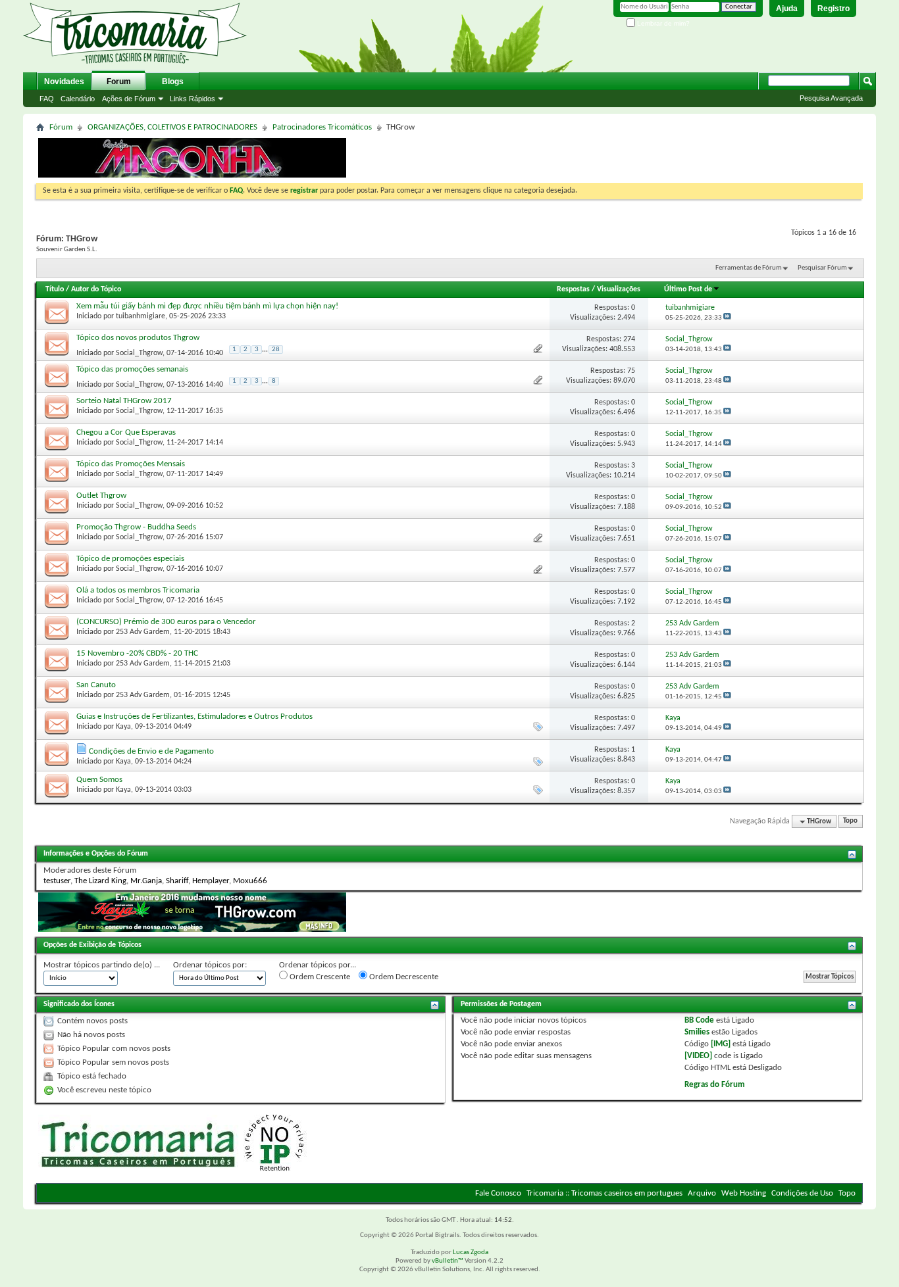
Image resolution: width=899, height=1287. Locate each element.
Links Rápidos (192, 99)
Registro (833, 8)
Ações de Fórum (128, 99)
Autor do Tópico (96, 289)
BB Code (699, 1020)
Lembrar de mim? (662, 23)
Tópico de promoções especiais (130, 558)
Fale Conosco (498, 1193)
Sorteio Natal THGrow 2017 (124, 401)
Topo (850, 821)
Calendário (78, 99)
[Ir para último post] (727, 318)
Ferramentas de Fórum (748, 268)
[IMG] (721, 1044)
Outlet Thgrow (101, 495)
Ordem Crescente (319, 977)
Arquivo (702, 1193)
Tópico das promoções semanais (132, 369)
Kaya (123, 727)
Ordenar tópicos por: (210, 965)
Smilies (696, 1032)
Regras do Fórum (714, 1085)
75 (631, 371)
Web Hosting (743, 1193)
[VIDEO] (698, 1056)
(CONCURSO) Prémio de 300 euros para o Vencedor (166, 622)
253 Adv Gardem (143, 632)
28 (276, 349)
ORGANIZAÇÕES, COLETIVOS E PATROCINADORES (172, 127)
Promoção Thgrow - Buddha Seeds (136, 527)
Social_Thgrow (139, 352)
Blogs (173, 81)
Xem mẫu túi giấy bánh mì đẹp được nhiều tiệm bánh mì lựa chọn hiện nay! (207, 306)
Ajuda (787, 8)
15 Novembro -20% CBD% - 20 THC (137, 653)
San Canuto (96, 685)
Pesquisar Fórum (822, 268)
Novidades (64, 81)
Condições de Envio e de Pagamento (151, 751)
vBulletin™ (447, 1261)
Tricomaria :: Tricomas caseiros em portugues (604, 1193)
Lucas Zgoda (470, 1252)
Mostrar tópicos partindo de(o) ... (101, 965)
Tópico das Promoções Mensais (130, 464)
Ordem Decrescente (402, 977)
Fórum (60, 127)
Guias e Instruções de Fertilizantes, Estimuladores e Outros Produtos (194, 716)
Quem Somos (99, 779)
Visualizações (618, 289)
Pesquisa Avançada (831, 98)
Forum (119, 81)
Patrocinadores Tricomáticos (322, 127)
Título (54, 289)
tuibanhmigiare (140, 316)
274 (629, 339)
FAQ (46, 99)
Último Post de (688, 289)
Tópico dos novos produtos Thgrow (137, 337)
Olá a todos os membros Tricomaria (137, 590)
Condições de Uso (802, 1193)
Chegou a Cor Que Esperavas (126, 432)
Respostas (573, 289)
